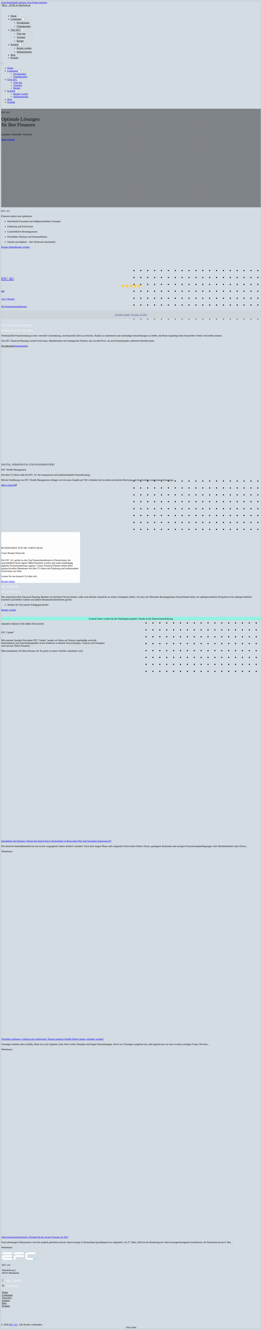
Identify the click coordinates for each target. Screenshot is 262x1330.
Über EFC (16, 30)
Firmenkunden (24, 26)
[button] (2, 616)
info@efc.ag (12, 1285)
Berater (20, 41)
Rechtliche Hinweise (12, 1321)
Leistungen (16, 19)
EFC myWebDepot (11, 1327)
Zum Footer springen (37, 2)
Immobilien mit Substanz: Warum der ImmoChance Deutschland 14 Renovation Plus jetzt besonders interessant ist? (56, 841)
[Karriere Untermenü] (20, 44)
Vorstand (21, 37)
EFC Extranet (8, 1324)
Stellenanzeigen (24, 51)
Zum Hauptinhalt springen (13, 2)
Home (14, 16)
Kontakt (14, 57)
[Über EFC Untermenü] (22, 30)
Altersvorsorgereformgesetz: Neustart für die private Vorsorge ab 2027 (34, 1237)
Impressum (7, 1316)
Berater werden (24, 48)
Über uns (21, 33)
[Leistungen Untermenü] (23, 19)
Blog (13, 55)
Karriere (14, 44)
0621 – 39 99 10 (14, 1280)
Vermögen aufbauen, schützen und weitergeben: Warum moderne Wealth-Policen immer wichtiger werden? (52, 1039)
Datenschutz (8, 1319)
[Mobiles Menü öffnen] (2, 63)
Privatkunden (23, 22)
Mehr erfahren (8, 139)
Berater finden (8, 247)
